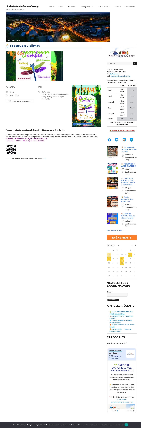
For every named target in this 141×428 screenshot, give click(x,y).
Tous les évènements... (115, 230)
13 (122, 263)
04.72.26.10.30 (114, 74)
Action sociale (103, 7)
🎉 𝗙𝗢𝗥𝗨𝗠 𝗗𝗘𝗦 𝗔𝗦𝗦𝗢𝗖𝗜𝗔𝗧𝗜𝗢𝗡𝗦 (128, 165)
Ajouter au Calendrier (21, 101)
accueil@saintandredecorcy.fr (120, 76)
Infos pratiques (87, 7)
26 (109, 254)
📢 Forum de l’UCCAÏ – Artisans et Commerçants (128, 216)
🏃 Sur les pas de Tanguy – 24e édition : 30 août (129, 149)
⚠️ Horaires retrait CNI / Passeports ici (122, 130)
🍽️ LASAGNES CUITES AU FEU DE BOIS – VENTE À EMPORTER (128, 181)
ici (45, 158)
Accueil (52, 7)
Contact (118, 7)
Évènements (129, 7)
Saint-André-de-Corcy (22, 6)
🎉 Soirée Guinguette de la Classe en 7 (127, 199)
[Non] (138, 425)
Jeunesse (72, 7)
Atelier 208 (46, 92)
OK (126, 425)
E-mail (110, 292)
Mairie (60, 7)
